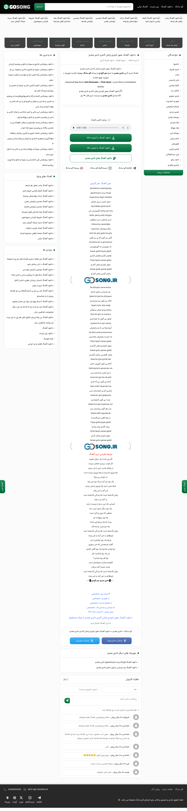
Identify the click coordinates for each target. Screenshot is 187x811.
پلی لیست (154, 6)
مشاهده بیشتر (163, 172)
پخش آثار (155, 789)
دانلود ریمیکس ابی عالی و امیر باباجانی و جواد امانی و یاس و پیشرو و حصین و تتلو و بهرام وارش (30, 114)
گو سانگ (17, 6)
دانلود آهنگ (167, 6)
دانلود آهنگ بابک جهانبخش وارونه (38, 196)
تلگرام (39, 802)
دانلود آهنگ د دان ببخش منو (40, 264)
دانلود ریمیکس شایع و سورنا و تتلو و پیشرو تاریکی (31, 64)
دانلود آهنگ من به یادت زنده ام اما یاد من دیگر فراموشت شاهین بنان (32, 309)
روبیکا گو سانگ (72, 168)
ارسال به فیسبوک (114, 640)
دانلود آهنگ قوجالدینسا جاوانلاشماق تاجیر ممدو (116, 662)
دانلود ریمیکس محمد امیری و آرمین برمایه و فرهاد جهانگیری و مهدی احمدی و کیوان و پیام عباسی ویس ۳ (30, 139)
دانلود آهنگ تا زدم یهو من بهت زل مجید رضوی (32, 301)
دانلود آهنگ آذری (107, 60)
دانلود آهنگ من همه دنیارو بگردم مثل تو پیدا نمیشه (30, 259)
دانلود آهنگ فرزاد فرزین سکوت (39, 228)
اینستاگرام (30, 802)
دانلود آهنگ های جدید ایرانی (40, 344)
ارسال (67, 700)
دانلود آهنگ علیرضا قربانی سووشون (37, 217)
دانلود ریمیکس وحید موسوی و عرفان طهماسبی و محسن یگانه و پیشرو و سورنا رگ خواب (32, 125)
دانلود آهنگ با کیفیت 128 (99, 148)
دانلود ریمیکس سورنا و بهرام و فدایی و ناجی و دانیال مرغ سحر (30, 152)
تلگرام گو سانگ (125, 168)
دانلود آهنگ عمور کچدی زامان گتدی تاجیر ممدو (112, 55)
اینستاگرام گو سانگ (99, 168)
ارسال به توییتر (82, 640)
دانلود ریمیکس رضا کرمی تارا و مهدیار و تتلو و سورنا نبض (30, 77)
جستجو (39, 6)
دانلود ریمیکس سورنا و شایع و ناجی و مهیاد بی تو (31, 69)
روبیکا (7, 802)
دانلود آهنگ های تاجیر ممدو (98, 158)
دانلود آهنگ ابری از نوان (42, 285)
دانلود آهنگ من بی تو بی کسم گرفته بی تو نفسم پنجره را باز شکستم (31, 293)
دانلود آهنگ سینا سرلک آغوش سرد (38, 222)
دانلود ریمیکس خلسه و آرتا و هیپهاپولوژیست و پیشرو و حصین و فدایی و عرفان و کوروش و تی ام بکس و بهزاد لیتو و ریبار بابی (30, 101)
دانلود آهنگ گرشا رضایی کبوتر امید (37, 191)
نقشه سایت (167, 789)
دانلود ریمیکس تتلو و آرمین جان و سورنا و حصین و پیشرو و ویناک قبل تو (31, 88)
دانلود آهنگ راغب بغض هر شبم (39, 185)
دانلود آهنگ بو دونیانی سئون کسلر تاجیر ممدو (116, 667)
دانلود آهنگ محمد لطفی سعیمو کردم (36, 233)
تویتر (21, 802)
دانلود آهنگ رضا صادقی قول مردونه (37, 212)
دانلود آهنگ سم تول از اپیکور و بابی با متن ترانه (32, 275)
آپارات (14, 802)
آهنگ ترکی (142, 6)
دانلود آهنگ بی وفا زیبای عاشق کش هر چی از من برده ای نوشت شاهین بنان (30, 320)
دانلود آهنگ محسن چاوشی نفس (38, 201)
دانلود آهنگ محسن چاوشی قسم (38, 206)
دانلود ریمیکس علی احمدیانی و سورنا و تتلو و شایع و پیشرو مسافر (30, 162)
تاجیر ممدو (117, 631)
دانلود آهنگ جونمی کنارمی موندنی (38, 269)
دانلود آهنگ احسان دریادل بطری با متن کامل (33, 280)
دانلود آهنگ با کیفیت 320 (99, 138)
